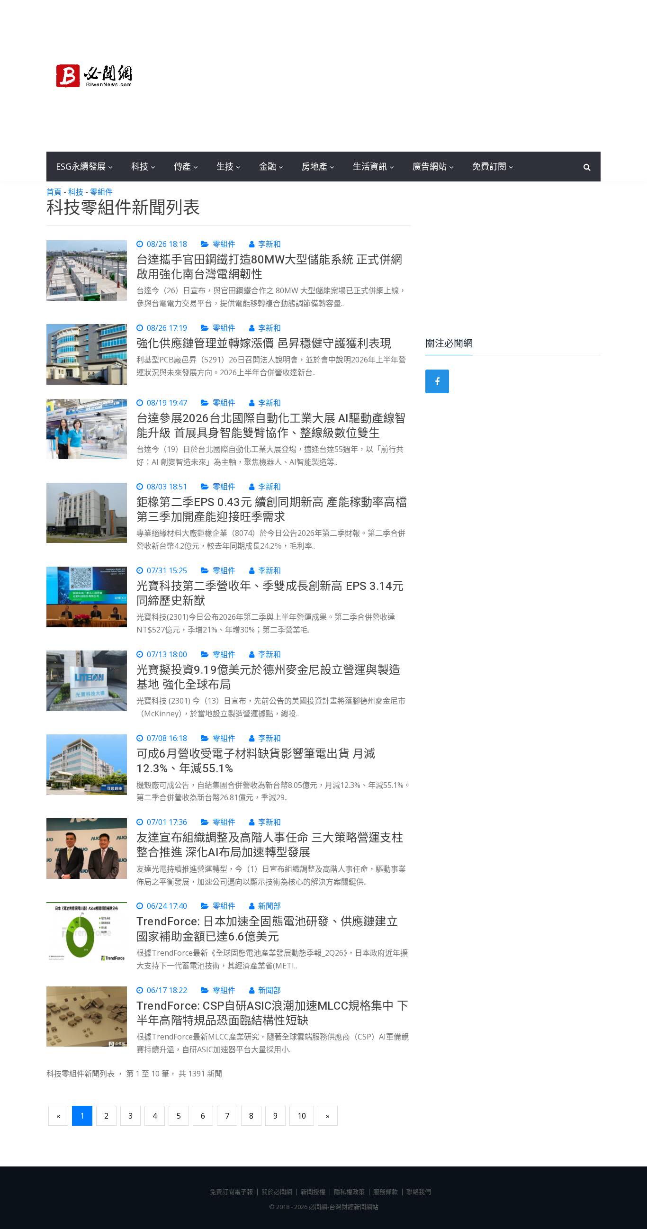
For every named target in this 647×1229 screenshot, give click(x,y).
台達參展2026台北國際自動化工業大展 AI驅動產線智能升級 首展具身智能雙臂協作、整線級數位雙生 (271, 426)
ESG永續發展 (81, 166)
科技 (139, 166)
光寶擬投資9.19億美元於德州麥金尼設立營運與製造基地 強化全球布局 (268, 677)
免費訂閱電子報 (231, 1191)
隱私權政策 (349, 1191)
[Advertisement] (395, 75)
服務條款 (385, 1191)
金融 (267, 166)
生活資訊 (370, 166)
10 (301, 1116)
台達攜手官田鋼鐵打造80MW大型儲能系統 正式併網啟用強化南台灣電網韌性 (269, 267)
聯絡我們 (418, 1191)
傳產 (182, 166)
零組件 (101, 192)
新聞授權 (313, 1191)
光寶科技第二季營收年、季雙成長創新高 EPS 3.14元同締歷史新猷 (270, 593)
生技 (225, 166)
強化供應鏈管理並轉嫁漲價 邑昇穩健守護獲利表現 (264, 343)
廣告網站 (430, 166)
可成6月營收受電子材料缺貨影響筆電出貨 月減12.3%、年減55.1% (255, 761)
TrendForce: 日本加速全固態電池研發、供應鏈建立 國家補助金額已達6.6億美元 (267, 929)
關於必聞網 (276, 1191)
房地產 (314, 166)
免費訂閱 (489, 166)
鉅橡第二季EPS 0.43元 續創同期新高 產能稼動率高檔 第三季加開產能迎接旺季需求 (271, 509)
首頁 (54, 192)
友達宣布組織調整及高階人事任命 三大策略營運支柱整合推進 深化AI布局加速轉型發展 (269, 845)
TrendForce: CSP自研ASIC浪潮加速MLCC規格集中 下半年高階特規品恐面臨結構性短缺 (272, 1013)
